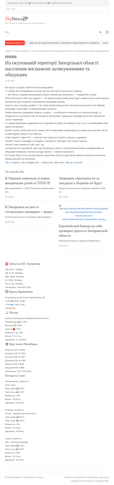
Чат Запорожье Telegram (92, 480)
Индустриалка (11, 57)
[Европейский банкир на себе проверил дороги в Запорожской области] (84, 206)
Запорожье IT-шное (33, 477)
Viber (62, 162)
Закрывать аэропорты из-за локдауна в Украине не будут (80, 180)
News (16, 18)
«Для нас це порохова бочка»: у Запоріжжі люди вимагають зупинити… (59, 42)
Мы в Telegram (12, 162)
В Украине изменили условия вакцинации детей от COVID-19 (27, 180)
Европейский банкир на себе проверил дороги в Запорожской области (83, 230)
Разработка (82, 477)
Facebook (77, 162)
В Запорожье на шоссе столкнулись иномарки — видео (29, 209)
